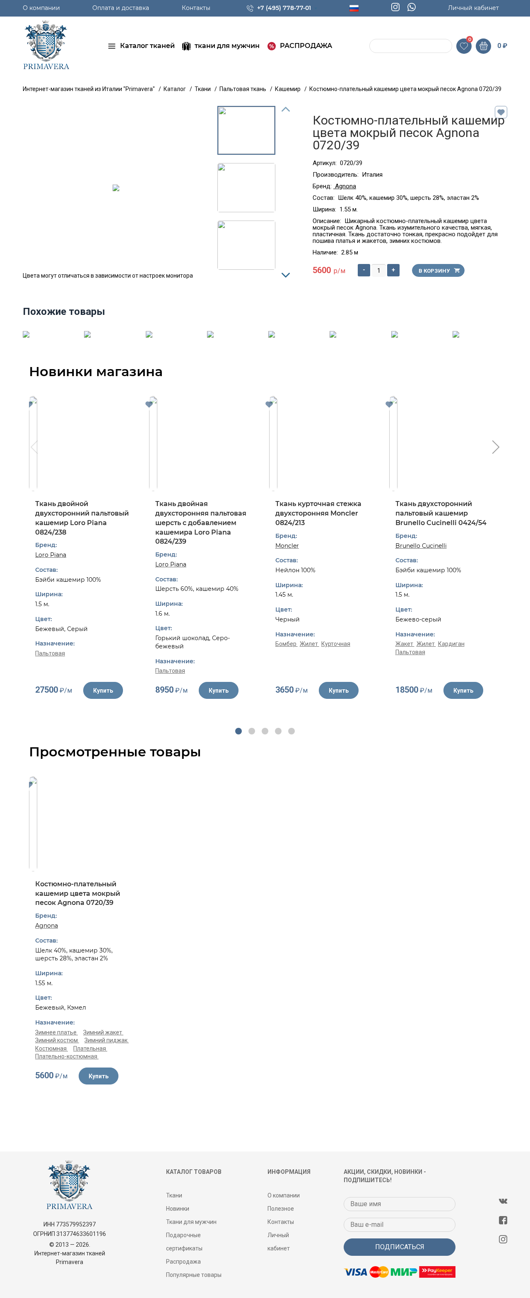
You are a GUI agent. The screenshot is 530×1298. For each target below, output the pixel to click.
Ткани (174, 1195)
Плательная (90, 1048)
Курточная (335, 644)
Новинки (177, 1208)
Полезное (280, 1208)
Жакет (404, 644)
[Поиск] (376, 46)
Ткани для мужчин (191, 1222)
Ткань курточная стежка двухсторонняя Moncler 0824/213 (318, 513)
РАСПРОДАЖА (306, 46)
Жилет (309, 644)
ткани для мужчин (227, 46)
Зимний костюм (57, 1040)
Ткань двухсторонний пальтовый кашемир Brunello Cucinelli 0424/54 (441, 513)
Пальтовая (50, 653)
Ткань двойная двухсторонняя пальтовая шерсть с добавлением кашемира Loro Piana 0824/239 (200, 522)
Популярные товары (194, 1275)
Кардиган (451, 644)
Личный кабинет (473, 8)
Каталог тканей (147, 46)
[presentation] (33, 448)
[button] (238, 731)
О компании (41, 8)
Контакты (196, 8)
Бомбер (286, 644)
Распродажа (183, 1261)
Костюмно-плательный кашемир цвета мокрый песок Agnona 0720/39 (77, 893)
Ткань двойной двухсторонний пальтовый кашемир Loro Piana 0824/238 (82, 518)
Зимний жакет (103, 1032)
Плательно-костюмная (67, 1056)
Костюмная (51, 1048)
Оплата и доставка (120, 8)
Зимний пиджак (106, 1040)
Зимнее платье (56, 1032)
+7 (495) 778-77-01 (284, 8)
